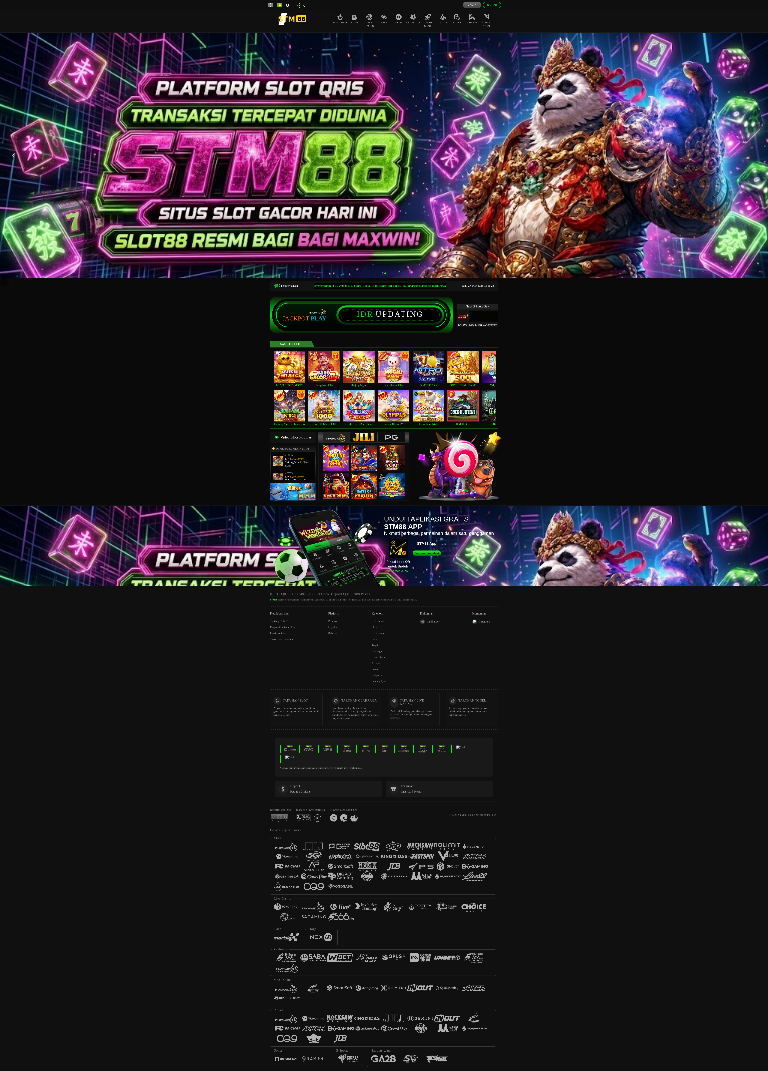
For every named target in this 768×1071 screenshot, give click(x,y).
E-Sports (471, 22)
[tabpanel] (384, 155)
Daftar (492, 5)
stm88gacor (433, 621)
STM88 (273, 599)
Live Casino (369, 24)
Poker (457, 22)
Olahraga (413, 22)
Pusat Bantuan (278, 633)
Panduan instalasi (426, 553)
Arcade (443, 22)
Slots (354, 22)
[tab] (336, 437)
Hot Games (340, 22)
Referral (332, 633)
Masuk (471, 5)
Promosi (333, 621)
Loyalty (332, 627)
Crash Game (428, 24)
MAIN (292, 366)
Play (318, 318)
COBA (338, 453)
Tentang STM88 (279, 621)
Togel (398, 22)
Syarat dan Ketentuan (282, 639)
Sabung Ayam (486, 24)
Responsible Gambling (282, 627)
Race (384, 22)
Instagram (484, 621)
